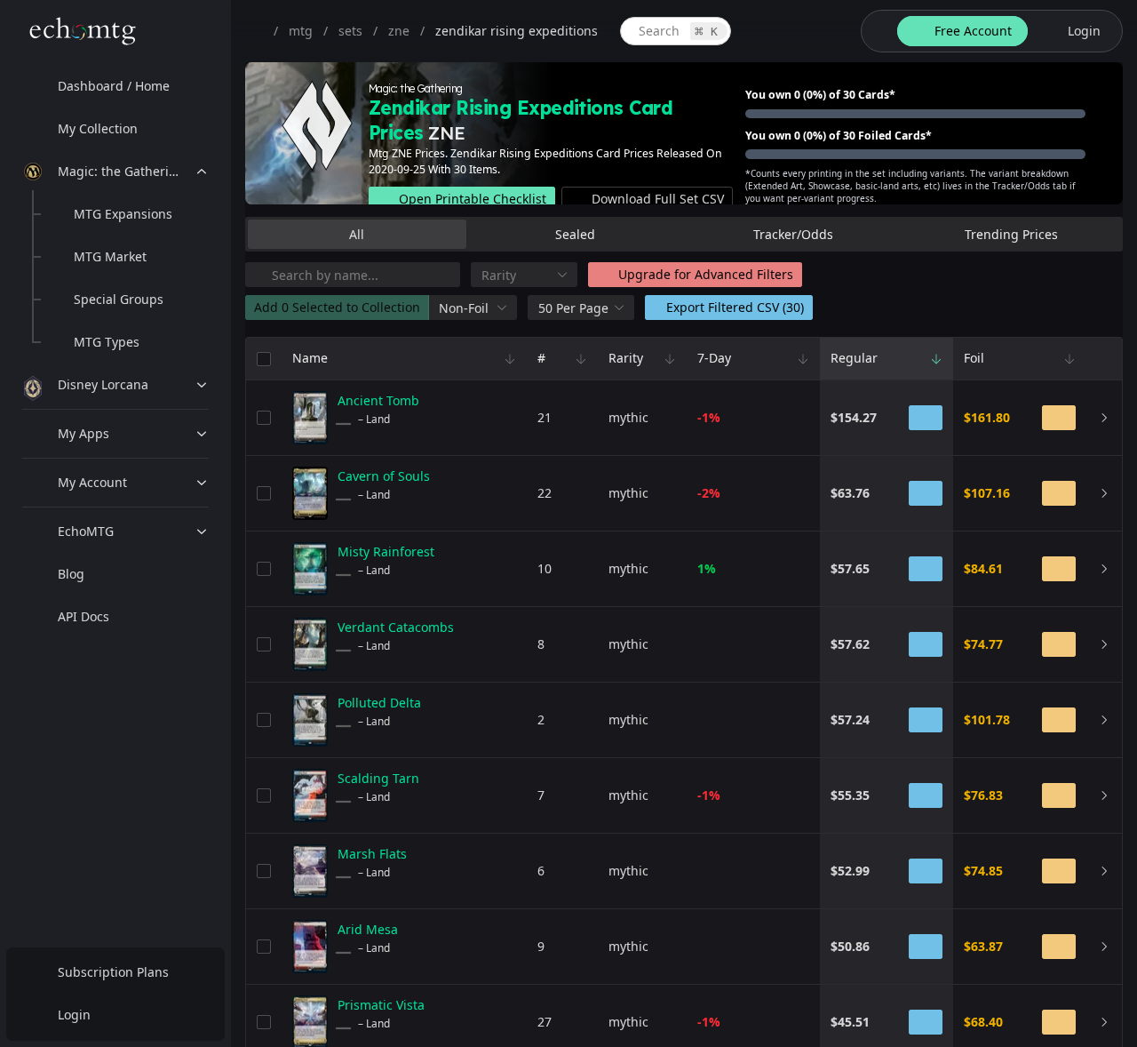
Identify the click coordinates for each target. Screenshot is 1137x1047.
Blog (71, 573)
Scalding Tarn (378, 778)
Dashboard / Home (114, 85)
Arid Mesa (368, 929)
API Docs (83, 616)
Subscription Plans (113, 971)
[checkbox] (264, 359)
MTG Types (106, 341)
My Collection (98, 128)
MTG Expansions (123, 213)
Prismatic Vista (381, 1004)
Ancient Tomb (378, 400)
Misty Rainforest (386, 551)
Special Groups (118, 299)
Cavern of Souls (384, 476)
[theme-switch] (876, 31)
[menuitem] (115, 86)
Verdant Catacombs (396, 627)
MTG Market (110, 256)
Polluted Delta (379, 702)
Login (74, 1014)
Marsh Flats (372, 853)
